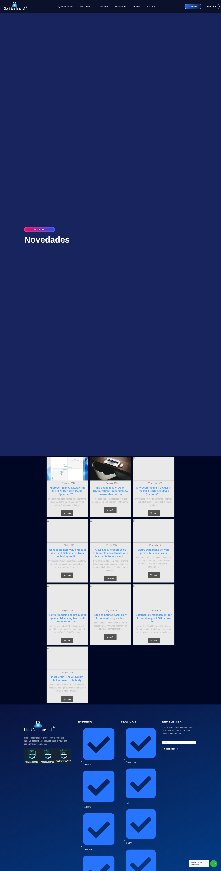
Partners (104, 6)
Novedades (120, 6)
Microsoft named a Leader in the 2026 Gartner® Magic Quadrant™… (67, 491)
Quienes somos (65, 6)
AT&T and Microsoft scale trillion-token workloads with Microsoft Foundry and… (110, 553)
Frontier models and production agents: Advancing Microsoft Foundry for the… (67, 618)
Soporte (136, 6)
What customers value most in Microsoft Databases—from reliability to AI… (67, 553)
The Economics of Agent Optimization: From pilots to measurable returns (110, 491)
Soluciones (85, 6)
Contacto (151, 6)
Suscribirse (169, 749)
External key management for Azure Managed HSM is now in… (154, 618)
